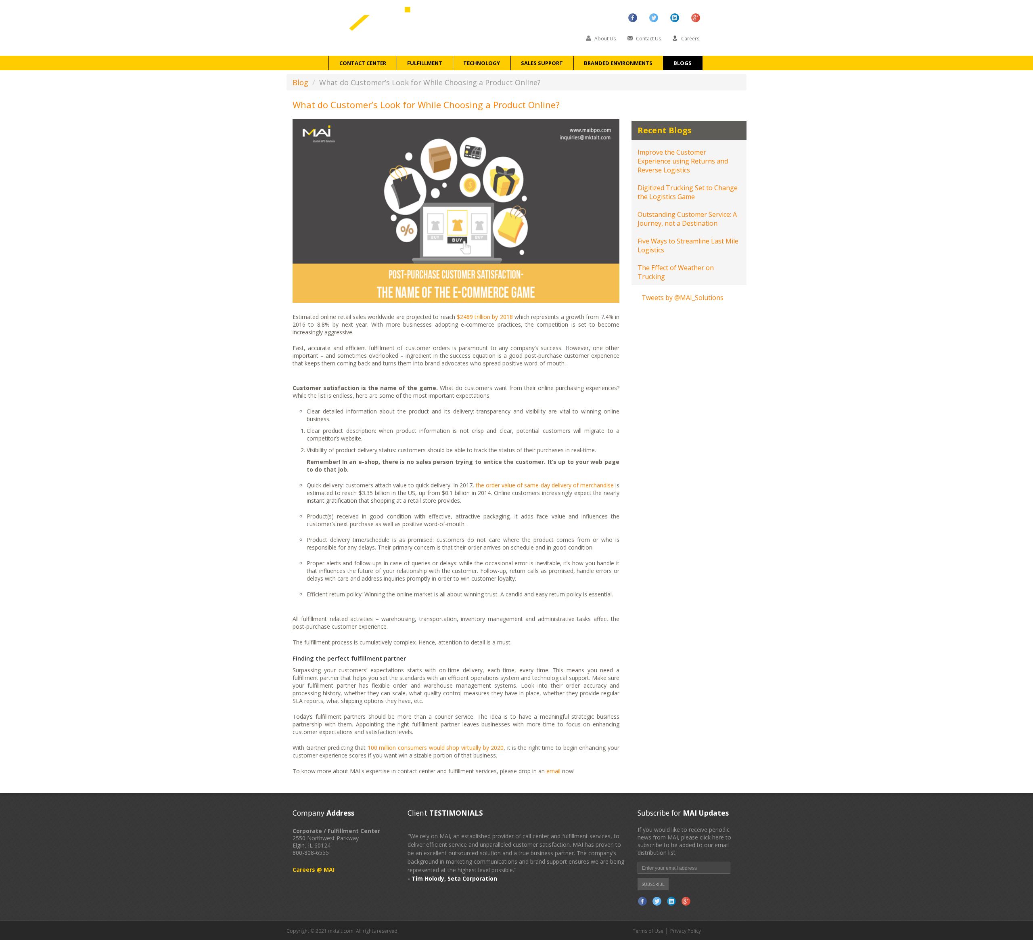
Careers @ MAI (314, 869)
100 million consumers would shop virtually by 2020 (436, 747)
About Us (605, 38)
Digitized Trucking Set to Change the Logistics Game (688, 192)
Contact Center (362, 63)
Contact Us (648, 38)
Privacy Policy (685, 930)
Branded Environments (618, 63)
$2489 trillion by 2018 (485, 317)
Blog (300, 82)
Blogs (682, 63)
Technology (481, 63)
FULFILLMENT (424, 63)
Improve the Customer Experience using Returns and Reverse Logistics (683, 161)
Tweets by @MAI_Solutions (683, 297)
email (553, 771)
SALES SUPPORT (542, 63)
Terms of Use (648, 930)
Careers (690, 38)
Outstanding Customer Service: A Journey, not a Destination (687, 219)
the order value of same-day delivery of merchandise (545, 485)
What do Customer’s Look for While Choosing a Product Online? (426, 105)
